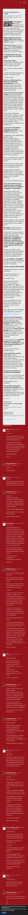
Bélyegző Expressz (11, 463)
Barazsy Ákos (9, 523)
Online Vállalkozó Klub (12, 827)
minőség (10, 17)
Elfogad (4, 912)
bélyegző (5, 17)
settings (12, 910)
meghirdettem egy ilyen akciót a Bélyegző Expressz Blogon (12, 313)
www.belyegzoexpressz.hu (9, 419)
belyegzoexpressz (11, 16)
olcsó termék (15, 17)
